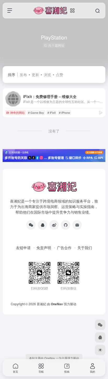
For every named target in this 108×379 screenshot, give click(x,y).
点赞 (59, 74)
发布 (23, 74)
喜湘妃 (41, 304)
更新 (35, 74)
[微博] (54, 225)
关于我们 (84, 247)
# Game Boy (36, 112)
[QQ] (42, 225)
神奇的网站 (17, 112)
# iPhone (64, 112)
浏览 (47, 74)
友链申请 (23, 247)
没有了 (54, 131)
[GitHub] (65, 225)
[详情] (101, 112)
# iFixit (51, 112)
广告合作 (64, 247)
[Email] (77, 225)
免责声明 (43, 247)
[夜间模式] (100, 350)
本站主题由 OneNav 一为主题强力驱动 (54, 358)
